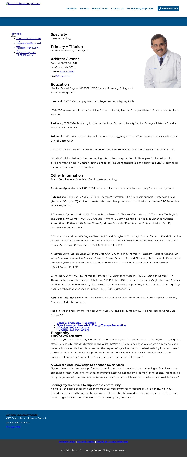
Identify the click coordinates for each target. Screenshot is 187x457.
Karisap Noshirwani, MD (27, 49)
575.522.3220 (13, 427)
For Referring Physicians (140, 8)
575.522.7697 (67, 71)
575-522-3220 (170, 8)
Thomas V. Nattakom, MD (28, 39)
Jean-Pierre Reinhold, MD (28, 44)
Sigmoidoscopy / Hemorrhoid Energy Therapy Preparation (91, 325)
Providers (71, 8)
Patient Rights (86, 441)
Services (84, 8)
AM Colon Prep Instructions (73, 327)
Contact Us (117, 8)
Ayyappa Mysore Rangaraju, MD (26, 53)
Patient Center (100, 8)
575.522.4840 (63, 76)
